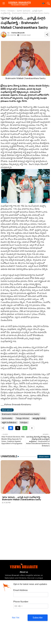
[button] (43, 3)
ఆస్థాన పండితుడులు (9, 422)
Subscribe (38, 617)
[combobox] (18, 606)
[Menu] (3, 3)
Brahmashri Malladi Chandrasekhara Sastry (20, 414)
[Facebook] (10, 428)
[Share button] (31, 428)
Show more (44, 456)
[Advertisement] (25, 534)
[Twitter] (17, 428)
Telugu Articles (22, 418)
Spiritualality (7, 418)
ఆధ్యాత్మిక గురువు (39, 418)
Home (3, 11)
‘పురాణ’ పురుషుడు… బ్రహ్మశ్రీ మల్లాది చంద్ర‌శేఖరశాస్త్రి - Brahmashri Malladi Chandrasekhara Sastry (21, 498)
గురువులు (11, 11)
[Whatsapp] (24, 428)
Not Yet (15, 617)
